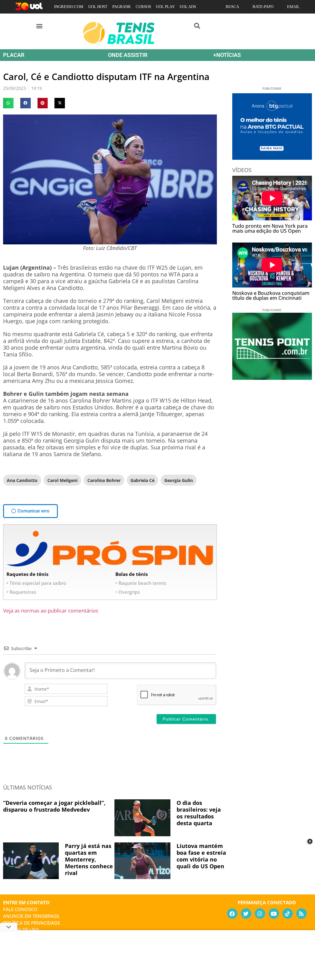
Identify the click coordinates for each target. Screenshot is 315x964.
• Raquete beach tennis (140, 583)
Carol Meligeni (62, 480)
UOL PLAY (165, 6)
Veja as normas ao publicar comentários (50, 610)
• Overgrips (127, 592)
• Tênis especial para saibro (36, 583)
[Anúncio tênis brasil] (272, 157)
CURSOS (143, 6)
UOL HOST (97, 6)
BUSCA (232, 6)
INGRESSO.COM (68, 6)
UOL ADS (188, 6)
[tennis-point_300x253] (272, 377)
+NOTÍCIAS (227, 55)
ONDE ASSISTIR (127, 55)
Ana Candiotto (22, 480)
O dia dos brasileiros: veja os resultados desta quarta (199, 813)
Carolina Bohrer (104, 480)
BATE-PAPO (263, 6)
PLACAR (13, 55)
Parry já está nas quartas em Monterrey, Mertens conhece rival (89, 859)
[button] (39, 26)
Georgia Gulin (178, 480)
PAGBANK (121, 6)
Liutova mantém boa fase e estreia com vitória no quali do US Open (201, 856)
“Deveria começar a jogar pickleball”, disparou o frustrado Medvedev (54, 806)
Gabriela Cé (142, 480)
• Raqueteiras (21, 592)
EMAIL (293, 6)
